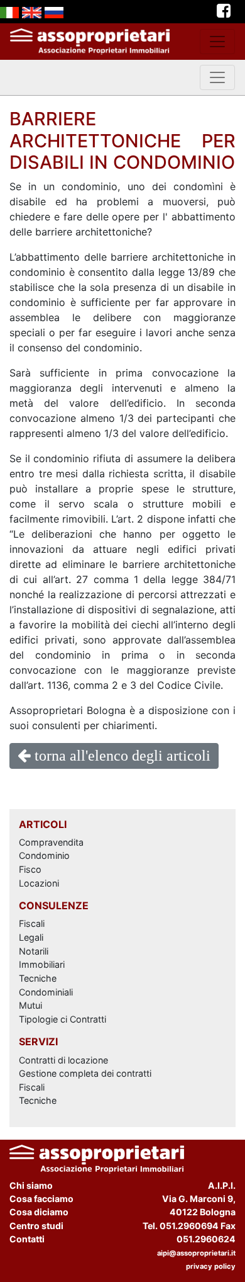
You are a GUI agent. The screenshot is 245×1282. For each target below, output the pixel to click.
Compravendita (51, 842)
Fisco (30, 869)
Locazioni (39, 883)
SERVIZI (38, 1041)
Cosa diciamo (38, 1211)
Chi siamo (31, 1185)
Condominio (44, 855)
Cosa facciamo (41, 1198)
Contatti (27, 1239)
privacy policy (211, 1266)
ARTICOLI (43, 824)
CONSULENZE (54, 905)
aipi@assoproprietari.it (196, 1253)
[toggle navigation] (217, 41)
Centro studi (36, 1225)
